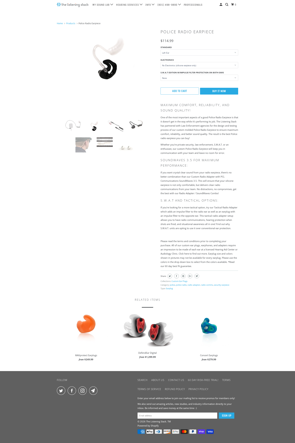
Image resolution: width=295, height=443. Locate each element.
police (172, 284)
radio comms (207, 284)
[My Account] (221, 5)
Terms (226, 380)
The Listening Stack (156, 421)
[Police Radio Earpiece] (107, 62)
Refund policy (175, 389)
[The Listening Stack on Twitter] (62, 390)
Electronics (167, 60)
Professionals (193, 4)
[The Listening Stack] (72, 5)
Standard (166, 47)
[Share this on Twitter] (169, 276)
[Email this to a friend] (196, 276)
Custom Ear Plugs (179, 281)
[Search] (227, 5)
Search (143, 380)
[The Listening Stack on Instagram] (83, 390)
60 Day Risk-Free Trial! (203, 380)
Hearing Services (128, 4)
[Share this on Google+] (189, 276)
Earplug (169, 288)
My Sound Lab (101, 4)
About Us (157, 380)
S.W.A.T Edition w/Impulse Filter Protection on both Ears (192, 72)
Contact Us (176, 380)
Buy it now (219, 91)
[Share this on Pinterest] (183, 276)
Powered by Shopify (148, 425)
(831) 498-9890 (167, 4)
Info (148, 4)
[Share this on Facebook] (176, 276)
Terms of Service (149, 389)
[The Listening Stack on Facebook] (73, 390)
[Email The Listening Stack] (94, 390)
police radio (181, 284)
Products (70, 23)
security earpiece (221, 284)
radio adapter (194, 284)
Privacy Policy (198, 389)
